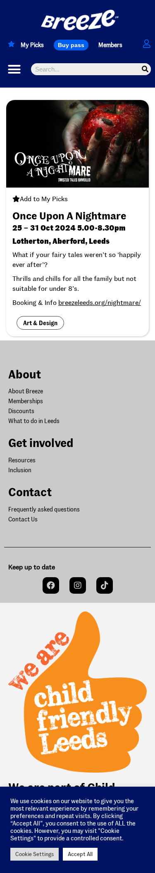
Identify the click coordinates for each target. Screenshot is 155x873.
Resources (22, 460)
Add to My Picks (44, 198)
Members (110, 44)
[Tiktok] (104, 585)
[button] (71, 45)
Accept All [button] (80, 854)
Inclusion (19, 469)
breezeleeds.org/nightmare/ (99, 302)
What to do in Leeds (34, 420)
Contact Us (23, 519)
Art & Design (40, 322)
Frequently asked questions (44, 509)
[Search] (145, 69)
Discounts (21, 410)
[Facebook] (51, 585)
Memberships (25, 400)
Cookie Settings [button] (34, 854)
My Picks (32, 44)
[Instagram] (77, 585)
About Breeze (25, 391)
